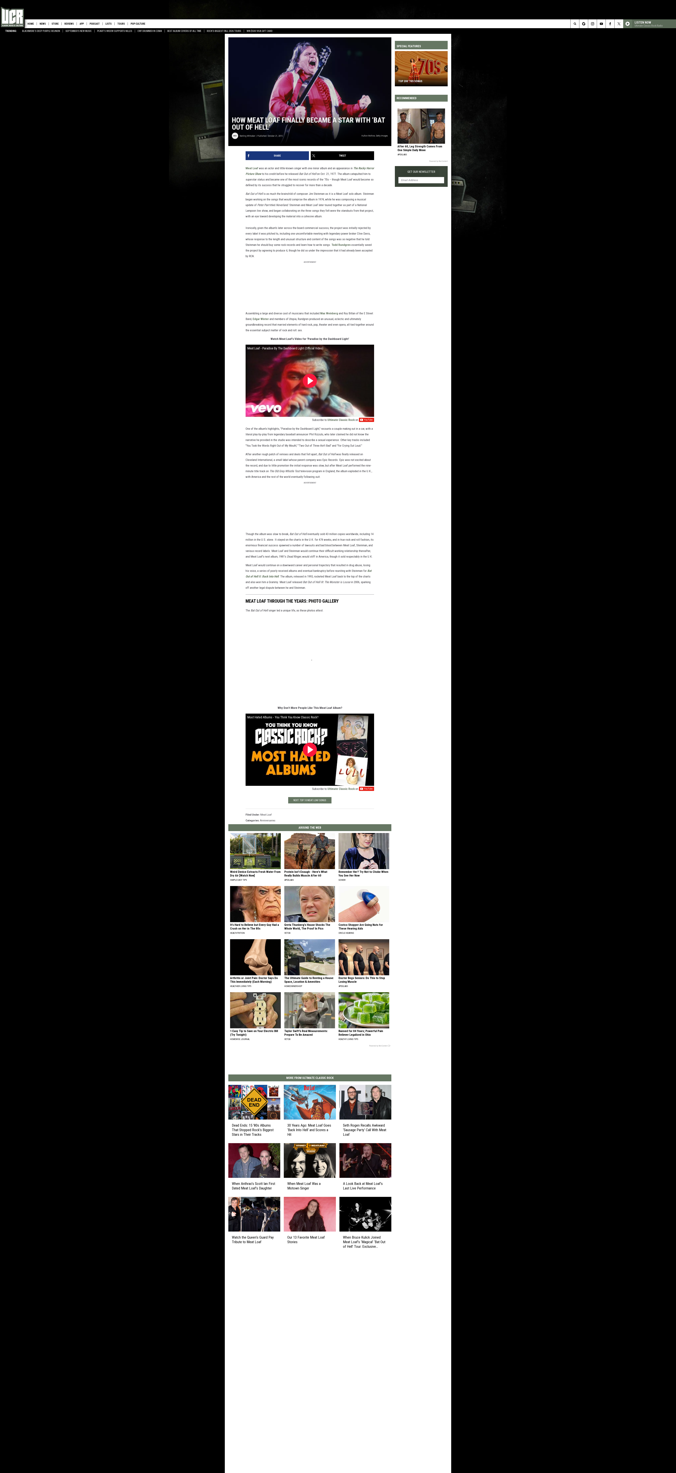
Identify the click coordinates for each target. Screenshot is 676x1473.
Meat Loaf (252, 168)
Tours (121, 23)
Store (55, 23)
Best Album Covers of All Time (184, 31)
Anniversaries (267, 820)
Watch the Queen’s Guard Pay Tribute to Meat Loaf (253, 1239)
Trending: (11, 31)
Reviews (69, 23)
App (82, 23)
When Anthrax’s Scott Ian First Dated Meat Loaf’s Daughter (253, 1186)
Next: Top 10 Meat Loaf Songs (309, 800)
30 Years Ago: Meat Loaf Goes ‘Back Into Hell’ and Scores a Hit (309, 1130)
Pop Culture (138, 23)
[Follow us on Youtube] (601, 23)
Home (30, 23)
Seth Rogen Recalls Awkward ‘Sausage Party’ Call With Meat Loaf (364, 1130)
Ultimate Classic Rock (341, 420)
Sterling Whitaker (247, 136)
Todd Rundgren (341, 245)
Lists (108, 23)
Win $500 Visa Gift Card (260, 31)
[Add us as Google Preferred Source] (583, 23)
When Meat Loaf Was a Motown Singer (304, 1186)
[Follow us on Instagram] (592, 23)
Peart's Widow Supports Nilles (114, 31)
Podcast (95, 23)
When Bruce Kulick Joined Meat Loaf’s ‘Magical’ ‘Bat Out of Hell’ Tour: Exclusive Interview (364, 1242)
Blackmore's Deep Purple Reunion (41, 31)
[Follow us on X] (619, 23)
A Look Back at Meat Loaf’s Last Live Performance (363, 1186)
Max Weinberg (329, 313)
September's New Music (78, 31)
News (43, 23)
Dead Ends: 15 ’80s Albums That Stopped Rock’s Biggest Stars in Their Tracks (253, 1130)
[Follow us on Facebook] (610, 23)
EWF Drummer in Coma (150, 31)
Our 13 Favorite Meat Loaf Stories (306, 1239)
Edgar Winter (261, 319)
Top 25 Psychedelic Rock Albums (419, 81)
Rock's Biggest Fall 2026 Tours (224, 31)
